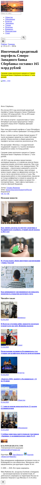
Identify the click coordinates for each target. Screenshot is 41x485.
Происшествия (10, 31)
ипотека (18, 190)
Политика (9, 27)
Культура (8, 21)
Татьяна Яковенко (13, 188)
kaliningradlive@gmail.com (10, 450)
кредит (24, 190)
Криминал (9, 29)
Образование (10, 19)
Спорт (7, 33)
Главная (4, 44)
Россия (29, 190)
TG (5, 194)
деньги (12, 190)
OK (8, 194)
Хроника (11, 44)
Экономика (9, 23)
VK (2, 194)
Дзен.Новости (17, 455)
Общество (9, 17)
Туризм (8, 25)
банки (8, 190)
